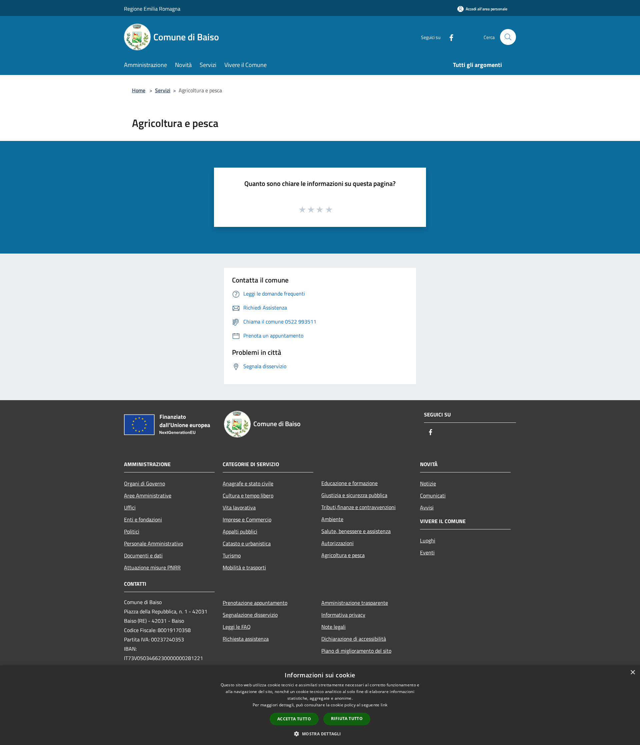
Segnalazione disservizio (250, 615)
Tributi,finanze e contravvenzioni (358, 507)
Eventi (427, 552)
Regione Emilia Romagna (152, 9)
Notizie (428, 483)
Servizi (162, 90)
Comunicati (433, 495)
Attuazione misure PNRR (152, 567)
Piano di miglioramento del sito (356, 651)
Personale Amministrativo (153, 543)
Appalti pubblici (240, 531)
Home (138, 90)
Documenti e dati (143, 555)
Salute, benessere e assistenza (356, 531)
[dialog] (320, 705)
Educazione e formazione (349, 483)
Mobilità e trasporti (244, 567)
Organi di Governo (144, 483)
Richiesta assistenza (246, 639)
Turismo (232, 555)
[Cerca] (508, 37)
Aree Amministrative (147, 495)
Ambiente (332, 519)
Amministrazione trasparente (354, 603)
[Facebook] (448, 36)
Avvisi (427, 507)
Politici (131, 531)
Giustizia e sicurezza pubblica (354, 495)
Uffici (130, 507)
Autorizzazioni (337, 543)
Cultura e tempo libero (248, 495)
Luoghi (427, 540)
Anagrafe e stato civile (248, 483)
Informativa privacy (343, 615)
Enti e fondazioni (143, 519)
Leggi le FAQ (237, 627)
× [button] (632, 672)
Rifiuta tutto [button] (347, 718)
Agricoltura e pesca (343, 555)
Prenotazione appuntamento (255, 603)
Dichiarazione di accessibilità (353, 639)
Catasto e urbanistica (247, 543)
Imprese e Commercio (247, 519)
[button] (320, 733)
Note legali (333, 627)
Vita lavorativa (239, 507)
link (384, 705)
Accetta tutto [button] (294, 719)
